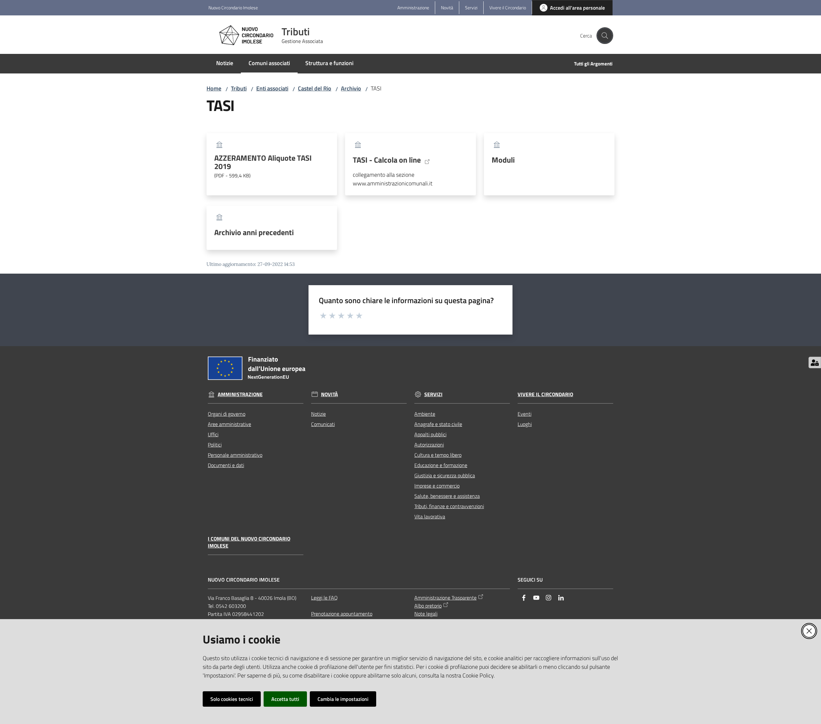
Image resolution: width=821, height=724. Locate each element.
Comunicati (323, 424)
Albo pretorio (428, 605)
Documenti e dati (226, 465)
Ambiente (424, 414)
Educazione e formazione (440, 465)
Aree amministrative (229, 424)
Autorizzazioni (429, 444)
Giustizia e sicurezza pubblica (444, 475)
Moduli (503, 160)
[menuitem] (224, 63)
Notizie (318, 414)
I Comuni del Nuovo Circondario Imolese (249, 542)
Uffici (213, 434)
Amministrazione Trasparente (445, 597)
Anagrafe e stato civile (438, 424)
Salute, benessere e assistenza (447, 496)
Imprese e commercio (437, 486)
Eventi (524, 414)
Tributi (239, 88)
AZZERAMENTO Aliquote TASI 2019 (263, 166)
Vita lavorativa (429, 516)
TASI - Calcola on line (387, 160)
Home (214, 88)
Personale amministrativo (235, 455)
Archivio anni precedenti (254, 232)
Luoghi (525, 424)
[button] (605, 35)
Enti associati (272, 88)
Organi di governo (226, 414)
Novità (329, 394)
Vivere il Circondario (545, 394)
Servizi (433, 394)
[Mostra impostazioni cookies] (814, 362)
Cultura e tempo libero (437, 455)
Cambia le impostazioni (342, 699)
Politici (215, 444)
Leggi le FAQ (324, 597)
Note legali (425, 614)
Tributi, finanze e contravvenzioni (449, 506)
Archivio (351, 88)
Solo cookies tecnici (231, 699)
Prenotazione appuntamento (341, 614)
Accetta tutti (285, 699)
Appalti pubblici (430, 434)
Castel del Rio (314, 88)
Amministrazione (240, 394)
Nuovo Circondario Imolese (233, 7)
